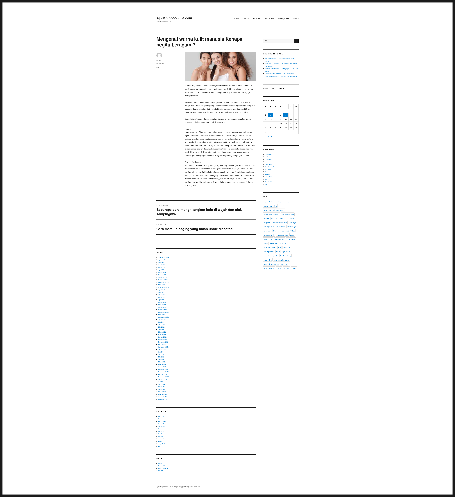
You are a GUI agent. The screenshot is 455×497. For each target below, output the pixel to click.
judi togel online (269, 227)
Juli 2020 (161, 382)
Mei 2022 (161, 327)
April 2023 (161, 300)
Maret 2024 (162, 272)
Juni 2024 (161, 265)
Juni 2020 (161, 384)
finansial (161, 424)
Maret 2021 (162, 362)
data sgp (274, 218)
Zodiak (294, 268)
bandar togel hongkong (281, 202)
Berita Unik (160, 67)
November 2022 (163, 312)
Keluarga (161, 431)
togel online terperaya (271, 264)
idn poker (267, 222)
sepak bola (274, 243)
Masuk (160, 463)
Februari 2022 (162, 334)
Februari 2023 (162, 304)
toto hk (279, 268)
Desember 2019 (163, 399)
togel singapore (269, 268)
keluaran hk (281, 227)
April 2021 (161, 359)
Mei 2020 (161, 387)
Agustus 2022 (162, 319)
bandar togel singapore (271, 214)
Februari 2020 (162, 394)
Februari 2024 (162, 275)
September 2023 (163, 287)
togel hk (266, 256)
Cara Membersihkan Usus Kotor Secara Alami (279, 73)
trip (159, 446)
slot (279, 247)
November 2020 (163, 372)
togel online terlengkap (281, 260)
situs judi (283, 243)
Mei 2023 (161, 297)
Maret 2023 (162, 302)
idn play (291, 218)
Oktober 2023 (162, 285)
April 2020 (161, 389)
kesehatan (267, 231)
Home (236, 18)
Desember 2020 (163, 369)
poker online (268, 239)
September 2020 (163, 377)
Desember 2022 (163, 309)
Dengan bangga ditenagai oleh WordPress (187, 486)
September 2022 (163, 317)
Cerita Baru (257, 18)
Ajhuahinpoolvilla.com (174, 17)
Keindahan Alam (163, 429)
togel (160, 441)
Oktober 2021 (162, 344)
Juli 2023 (161, 292)
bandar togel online (270, 206)
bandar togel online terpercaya (274, 210)
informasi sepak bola (280, 222)
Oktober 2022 (162, 314)
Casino (246, 18)
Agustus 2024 (162, 260)
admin (158, 60)
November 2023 (163, 282)
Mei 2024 (161, 267)
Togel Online (162, 444)
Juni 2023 (161, 295)
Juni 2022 (161, 324)
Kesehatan (161, 434)
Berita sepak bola (288, 214)
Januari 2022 (162, 337)
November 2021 (163, 342)
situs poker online (270, 247)
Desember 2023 (163, 280)
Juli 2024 (161, 262)
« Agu (270, 136)
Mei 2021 (161, 357)
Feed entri (161, 466)
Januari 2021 (162, 367)
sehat (266, 243)
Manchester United (288, 231)
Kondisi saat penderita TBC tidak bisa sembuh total (281, 76)
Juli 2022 (161, 322)
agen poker (267, 202)
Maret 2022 (162, 332)
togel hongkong (285, 256)
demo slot (283, 218)
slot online (161, 439)
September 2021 (163, 347)
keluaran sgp (291, 227)
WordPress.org (162, 471)
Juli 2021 (161, 352)
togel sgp (284, 264)
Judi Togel (292, 222)
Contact (295, 18)
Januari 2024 (162, 277)
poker (292, 235)
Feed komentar (163, 468)
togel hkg (275, 256)
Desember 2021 (163, 339)
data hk (266, 218)
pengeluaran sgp (282, 235)
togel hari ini (286, 251)
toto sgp (286, 268)
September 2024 (163, 257)
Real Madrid (291, 239)
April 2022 (161, 329)
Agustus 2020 (162, 379)
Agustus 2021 (162, 349)
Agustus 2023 (162, 290)
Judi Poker (269, 18)
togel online (268, 260)
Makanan (161, 436)
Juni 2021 (161, 354)
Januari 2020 (162, 397)
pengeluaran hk (269, 235)
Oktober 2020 (162, 374)
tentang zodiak (269, 251)
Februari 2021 (162, 364)
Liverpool (276, 231)
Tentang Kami (283, 18)
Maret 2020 (162, 392)
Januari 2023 (162, 307)
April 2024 (161, 270)
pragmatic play (280, 239)
